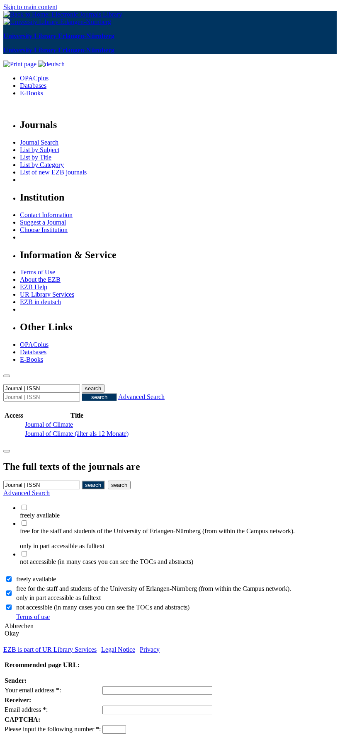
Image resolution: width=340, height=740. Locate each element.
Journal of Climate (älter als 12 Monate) (77, 433)
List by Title (35, 157)
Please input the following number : (53, 729)
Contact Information (46, 214)
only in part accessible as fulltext (58, 597)
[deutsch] (51, 64)
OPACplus (34, 78)
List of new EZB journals (53, 172)
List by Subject (39, 149)
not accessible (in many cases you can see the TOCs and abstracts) (102, 607)
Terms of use (33, 616)
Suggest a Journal (43, 222)
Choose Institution (44, 229)
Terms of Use (37, 272)
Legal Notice (118, 649)
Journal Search (39, 142)
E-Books (31, 93)
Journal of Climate (49, 424)
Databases (33, 85)
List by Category (42, 164)
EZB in (40, 301)
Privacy (150, 649)
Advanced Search (141, 396)
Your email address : (33, 690)
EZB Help (33, 286)
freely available (36, 579)
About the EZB (40, 279)
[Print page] (20, 64)
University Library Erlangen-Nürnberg (58, 35)
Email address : (26, 709)
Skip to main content (30, 6)
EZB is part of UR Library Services (50, 649)
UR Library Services (47, 294)
